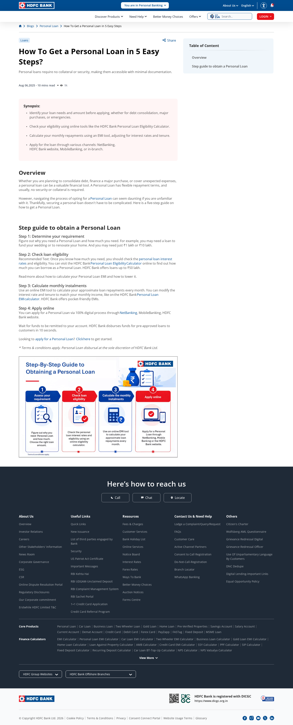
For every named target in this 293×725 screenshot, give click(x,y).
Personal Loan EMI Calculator (99, 639)
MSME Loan (213, 632)
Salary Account (245, 626)
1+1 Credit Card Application (89, 604)
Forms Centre (132, 600)
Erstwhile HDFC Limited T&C (37, 607)
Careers (24, 539)
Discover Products (107, 17)
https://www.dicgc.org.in (211, 701)
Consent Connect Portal (144, 718)
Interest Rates (132, 562)
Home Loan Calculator (72, 645)
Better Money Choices (168, 17)
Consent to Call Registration (192, 554)
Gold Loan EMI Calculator (249, 639)
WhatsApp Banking (187, 577)
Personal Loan (101, 198)
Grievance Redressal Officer (244, 547)
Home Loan (166, 626)
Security (76, 551)
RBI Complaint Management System (95, 589)
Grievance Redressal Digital (244, 539)
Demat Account (92, 632)
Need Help (136, 17)
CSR (21, 577)
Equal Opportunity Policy (242, 581)
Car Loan (85, 626)
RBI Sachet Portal (82, 596)
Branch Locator (184, 569)
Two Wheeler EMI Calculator (175, 639)
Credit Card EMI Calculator (177, 645)
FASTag (177, 632)
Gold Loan (149, 626)
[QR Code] (174, 698)
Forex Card (148, 632)
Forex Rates (130, 569)
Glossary (201, 718)
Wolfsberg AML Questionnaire (246, 531)
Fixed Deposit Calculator (73, 650)
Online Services (133, 547)
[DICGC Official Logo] (186, 698)
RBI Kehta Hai (80, 574)
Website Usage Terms (177, 718)
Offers (193, 17)
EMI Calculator (67, 639)
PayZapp (164, 632)
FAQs (177, 531)
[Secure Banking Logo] (267, 698)
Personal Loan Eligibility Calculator (116, 263)
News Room (27, 554)
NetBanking (128, 313)
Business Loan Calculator (213, 639)
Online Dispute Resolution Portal (41, 584)
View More (146, 658)
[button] (145, 5)
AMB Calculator (146, 645)
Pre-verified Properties (192, 626)
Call (117, 497)
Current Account (68, 632)
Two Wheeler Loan (128, 626)
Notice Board (131, 554)
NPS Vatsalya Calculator (216, 650)
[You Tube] (258, 718)
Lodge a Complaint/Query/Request (197, 524)
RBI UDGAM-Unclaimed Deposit (92, 581)
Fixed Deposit (194, 632)
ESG (21, 569)
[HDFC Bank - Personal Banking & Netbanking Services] (36, 699)
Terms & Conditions (100, 718)
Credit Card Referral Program (90, 612)
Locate (180, 497)
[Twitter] (265, 718)
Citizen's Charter (237, 524)
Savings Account (221, 626)
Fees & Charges (133, 524)
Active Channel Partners (190, 547)
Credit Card (113, 632)
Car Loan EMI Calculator (137, 639)
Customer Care (184, 539)
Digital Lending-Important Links (247, 574)
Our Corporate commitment (37, 600)
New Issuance (80, 531)
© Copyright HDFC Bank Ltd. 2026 (41, 718)
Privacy (121, 718)
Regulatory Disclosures (34, 592)
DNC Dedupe (235, 566)
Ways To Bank (132, 577)
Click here (83, 339)
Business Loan (103, 626)
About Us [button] (229, 5)
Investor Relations (31, 531)
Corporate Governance (34, 562)
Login (264, 16)
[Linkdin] (272, 718)
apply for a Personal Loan (54, 339)
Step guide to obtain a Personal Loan (220, 66)
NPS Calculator (188, 650)
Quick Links (78, 524)
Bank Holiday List (134, 539)
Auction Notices (133, 592)
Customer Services (135, 531)
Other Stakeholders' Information (40, 547)
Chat (148, 497)
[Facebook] (245, 718)
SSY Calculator (207, 645)
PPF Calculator (229, 645)
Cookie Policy (75, 718)
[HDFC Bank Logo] (36, 5)
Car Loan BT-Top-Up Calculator (154, 650)
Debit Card (131, 632)
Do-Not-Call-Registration (190, 562)
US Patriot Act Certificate (87, 559)
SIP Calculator (251, 645)
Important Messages (84, 566)
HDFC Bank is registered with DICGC (223, 696)
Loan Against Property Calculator (111, 645)
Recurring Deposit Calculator (111, 650)
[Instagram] (251, 718)
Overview (199, 57)
